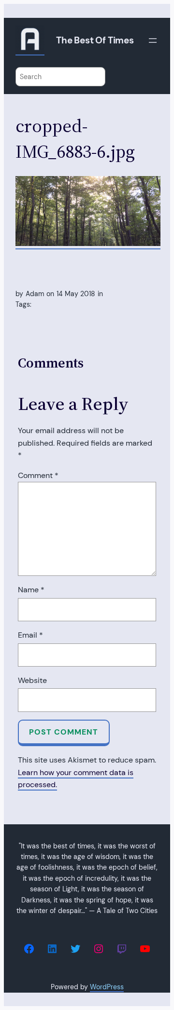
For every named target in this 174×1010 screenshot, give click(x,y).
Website (32, 680)
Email (30, 635)
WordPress (107, 987)
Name (31, 590)
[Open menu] (153, 40)
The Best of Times (95, 40)
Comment (38, 475)
